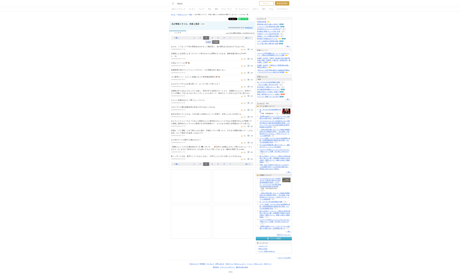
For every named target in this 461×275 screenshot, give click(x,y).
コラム (271, 9)
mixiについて (194, 264)
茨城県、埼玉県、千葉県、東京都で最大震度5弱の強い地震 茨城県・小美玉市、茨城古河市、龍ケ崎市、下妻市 (273, 60)
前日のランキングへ (284, 235)
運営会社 (216, 267)
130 (281, 41)
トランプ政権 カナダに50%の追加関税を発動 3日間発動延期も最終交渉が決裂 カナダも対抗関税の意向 (275, 140)
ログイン (266, 3)
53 (282, 89)
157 (281, 24)
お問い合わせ (219, 264)
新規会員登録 (282, 3)
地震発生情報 (261, 22)
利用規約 (203, 264)
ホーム (173, 14)
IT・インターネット (242, 9)
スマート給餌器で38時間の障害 (268, 41)
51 (281, 96)
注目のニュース (262, 76)
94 (281, 92)
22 (274, 127)
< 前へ (176, 38)
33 (283, 31)
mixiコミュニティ (240, 264)
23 (282, 87)
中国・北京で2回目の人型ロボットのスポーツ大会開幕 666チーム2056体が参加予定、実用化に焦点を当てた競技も (274, 167)
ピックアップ (261, 18)
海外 (263, 9)
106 (282, 26)
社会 (209, 9)
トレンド (201, 9)
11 (282, 82)
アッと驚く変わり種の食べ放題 (267, 43)
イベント (250, 264)
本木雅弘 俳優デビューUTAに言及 (268, 31)
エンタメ (192, 9)
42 (281, 34)
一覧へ (287, 46)
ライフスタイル (282, 9)
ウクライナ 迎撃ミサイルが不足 (268, 96)
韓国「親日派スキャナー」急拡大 (268, 94)
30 (281, 36)
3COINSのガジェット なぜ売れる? (269, 29)
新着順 (208, 42)
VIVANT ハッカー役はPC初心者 (268, 34)
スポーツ (256, 9)
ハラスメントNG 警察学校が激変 (268, 26)
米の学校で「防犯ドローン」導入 (268, 87)
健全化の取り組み (242, 267)
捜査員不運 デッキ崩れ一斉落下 (268, 92)
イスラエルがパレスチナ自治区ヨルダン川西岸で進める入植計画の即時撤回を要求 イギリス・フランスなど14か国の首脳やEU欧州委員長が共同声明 (270, 182)
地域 (216, 9)
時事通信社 (249, 28)
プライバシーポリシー (227, 267)
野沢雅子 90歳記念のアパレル (267, 38)
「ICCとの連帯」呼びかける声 (267, 84)
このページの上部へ (284, 258)
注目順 (215, 42)
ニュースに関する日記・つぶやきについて (240, 33)
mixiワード (267, 264)
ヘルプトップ (262, 246)
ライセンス (210, 264)
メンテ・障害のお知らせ (266, 251)
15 (273, 135)
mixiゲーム (229, 264)
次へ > (248, 38)
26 (283, 29)
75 (283, 38)
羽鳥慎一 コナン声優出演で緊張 (268, 36)
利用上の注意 (262, 249)
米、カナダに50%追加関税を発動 (268, 82)
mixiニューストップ (178, 9)
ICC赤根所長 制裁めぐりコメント (268, 89)
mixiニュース (182, 14)
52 (281, 43)
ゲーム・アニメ (226, 9)
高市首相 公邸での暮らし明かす (268, 24)
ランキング (261, 103)
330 (283, 94)
